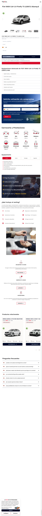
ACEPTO (10, 510)
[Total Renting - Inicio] (4, 2)
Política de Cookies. (5, 508)
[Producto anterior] (36, 350)
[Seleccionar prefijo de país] (3, 47)
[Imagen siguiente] (39, 19)
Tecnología (25, 158)
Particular (8, 56)
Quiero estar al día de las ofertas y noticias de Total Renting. (13, 59)
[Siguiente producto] (39, 350)
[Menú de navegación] (40, 2)
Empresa (33, 56)
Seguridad (35, 158)
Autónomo (21, 56)
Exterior (7, 158)
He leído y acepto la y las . (17, 60)
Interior (16, 158)
